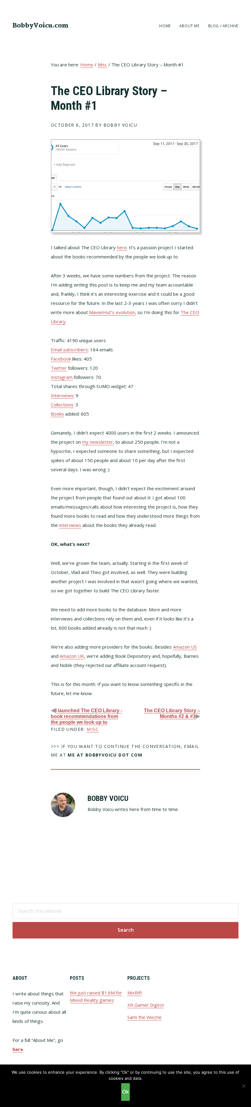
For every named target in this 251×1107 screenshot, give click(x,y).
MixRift (134, 993)
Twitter (59, 368)
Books (57, 414)
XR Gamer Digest (145, 1005)
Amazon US (185, 647)
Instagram (62, 377)
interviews (70, 525)
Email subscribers (69, 349)
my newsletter (97, 442)
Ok (125, 1091)
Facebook (61, 359)
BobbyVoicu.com (41, 25)
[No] (243, 1086)
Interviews (62, 395)
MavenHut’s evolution (112, 312)
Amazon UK (72, 656)
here (122, 247)
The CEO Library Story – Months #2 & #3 (172, 713)
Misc (93, 729)
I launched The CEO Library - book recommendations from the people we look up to (86, 716)
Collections (62, 405)
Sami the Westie (144, 1017)
